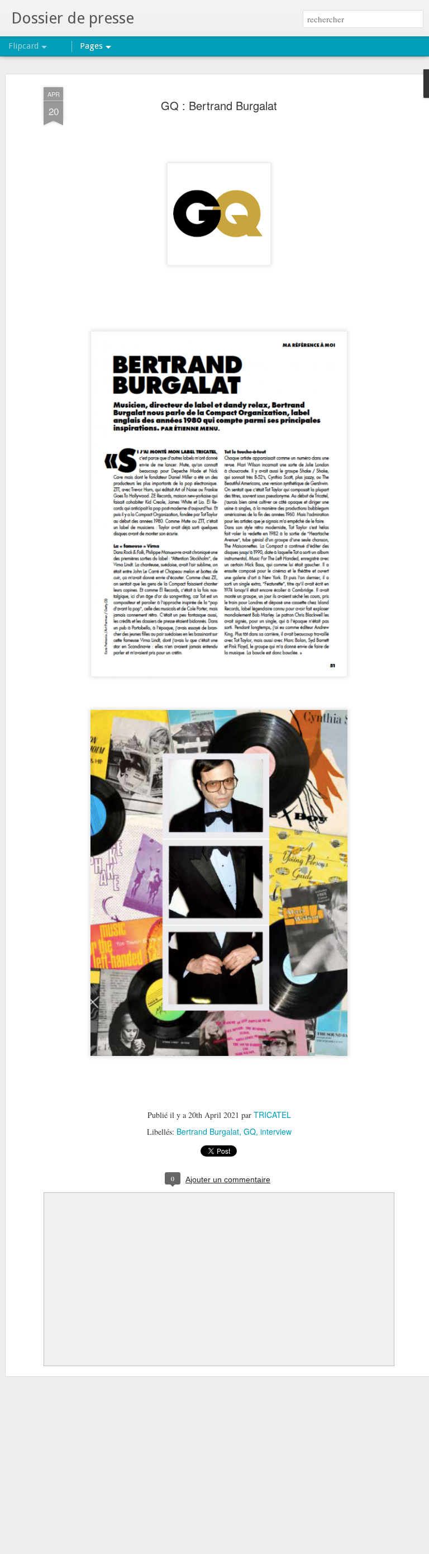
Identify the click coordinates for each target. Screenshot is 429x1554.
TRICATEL (272, 1114)
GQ (250, 1131)
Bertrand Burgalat (208, 1131)
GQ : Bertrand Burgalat (219, 105)
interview (276, 1131)
